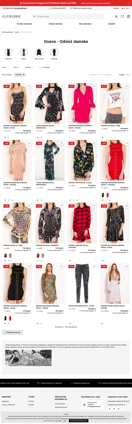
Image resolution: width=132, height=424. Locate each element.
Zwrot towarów (60, 404)
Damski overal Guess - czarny (80, 182)
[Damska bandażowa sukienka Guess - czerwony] (107, 195)
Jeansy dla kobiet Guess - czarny (81, 306)
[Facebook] (110, 409)
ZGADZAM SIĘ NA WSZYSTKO (78, 421)
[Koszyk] (128, 16)
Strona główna (7, 32)
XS (5, 137)
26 (70, 323)
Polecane (18, 75)
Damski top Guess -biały (110, 125)
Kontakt (116, 8)
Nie (65, 421)
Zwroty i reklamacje (8, 405)
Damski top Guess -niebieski (47, 245)
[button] (128, 3)
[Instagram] (119, 409)
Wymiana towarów (61, 407)
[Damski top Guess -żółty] (10, 255)
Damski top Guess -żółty (13, 245)
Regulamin (5, 401)
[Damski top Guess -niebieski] (5, 255)
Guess (17, 32)
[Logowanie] (116, 16)
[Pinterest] (114, 409)
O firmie (31, 401)
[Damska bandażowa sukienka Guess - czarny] (103, 195)
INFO (60, 421)
